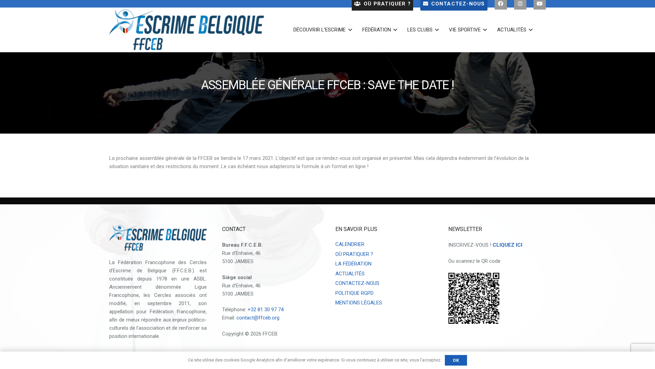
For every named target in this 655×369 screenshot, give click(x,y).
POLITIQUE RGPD (354, 293)
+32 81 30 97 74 (265, 309)
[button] (349, 30)
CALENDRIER (349, 244)
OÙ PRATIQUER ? (354, 254)
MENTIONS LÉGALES (358, 303)
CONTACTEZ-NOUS (357, 283)
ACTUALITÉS (350, 274)
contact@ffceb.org (257, 318)
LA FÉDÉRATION (353, 264)
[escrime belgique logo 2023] (186, 29)
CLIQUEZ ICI (507, 245)
